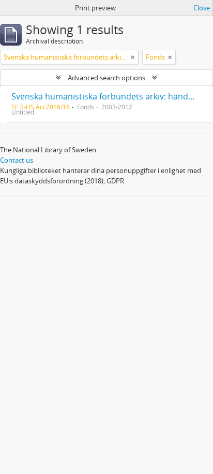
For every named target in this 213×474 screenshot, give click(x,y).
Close (201, 7)
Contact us (16, 160)
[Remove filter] (133, 57)
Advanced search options (106, 77)
